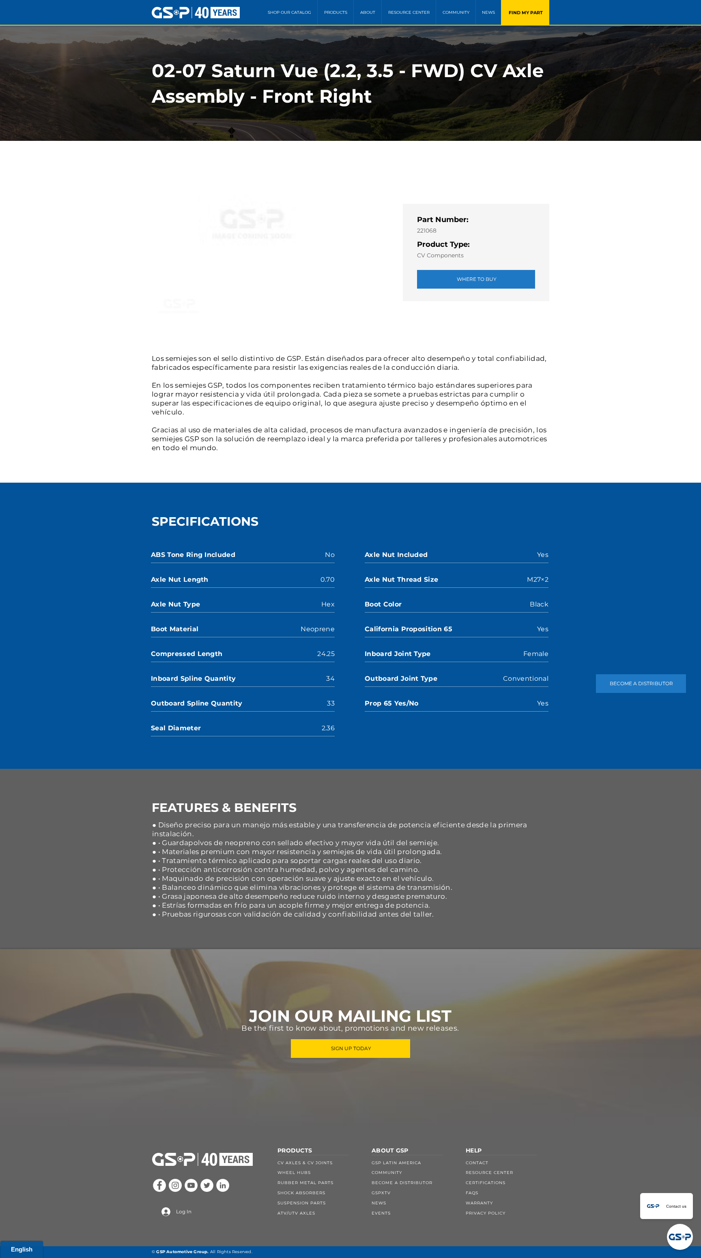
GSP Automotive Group (181, 1251)
